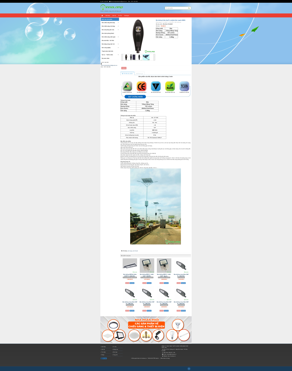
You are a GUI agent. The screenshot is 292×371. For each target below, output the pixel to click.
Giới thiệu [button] (107, 15)
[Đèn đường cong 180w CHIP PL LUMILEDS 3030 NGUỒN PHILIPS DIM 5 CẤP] (181, 293)
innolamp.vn (144, 358)
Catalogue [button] (126, 15)
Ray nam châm (105, 58)
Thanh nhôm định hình (107, 51)
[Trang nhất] (102, 15)
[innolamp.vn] (111, 7)
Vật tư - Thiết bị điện (107, 54)
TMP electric (156, 358)
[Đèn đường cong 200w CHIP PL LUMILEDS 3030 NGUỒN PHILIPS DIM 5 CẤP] (147, 293)
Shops (103, 354)
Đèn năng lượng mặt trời (108, 44)
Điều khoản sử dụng (165, 358)
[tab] (127, 73)
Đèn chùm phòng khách (108, 33)
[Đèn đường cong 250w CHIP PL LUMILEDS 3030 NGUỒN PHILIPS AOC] (130, 293)
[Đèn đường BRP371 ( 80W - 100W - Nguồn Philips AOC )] (164, 265)
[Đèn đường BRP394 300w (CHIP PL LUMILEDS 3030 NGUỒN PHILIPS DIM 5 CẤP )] (130, 265)
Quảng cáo (115, 349)
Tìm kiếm (104, 352)
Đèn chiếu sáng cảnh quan (108, 37)
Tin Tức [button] (120, 15)
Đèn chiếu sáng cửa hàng (108, 26)
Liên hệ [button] (114, 15)
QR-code (104, 358)
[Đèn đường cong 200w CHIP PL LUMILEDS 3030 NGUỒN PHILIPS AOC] (164, 293)
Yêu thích (132, 283)
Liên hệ (123, 68)
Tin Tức (114, 346)
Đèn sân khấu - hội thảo (108, 40)
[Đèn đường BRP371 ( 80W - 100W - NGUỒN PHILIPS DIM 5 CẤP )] (147, 265)
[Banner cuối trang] (146, 329)
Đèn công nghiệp (106, 47)
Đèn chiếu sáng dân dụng (108, 22)
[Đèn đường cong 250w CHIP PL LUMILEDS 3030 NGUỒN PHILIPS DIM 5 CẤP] (181, 265)
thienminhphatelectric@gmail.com (119, 1)
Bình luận (115, 352)
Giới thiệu (104, 346)
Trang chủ (115, 354)
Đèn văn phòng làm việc (108, 29)
